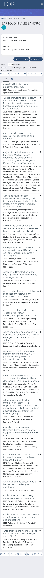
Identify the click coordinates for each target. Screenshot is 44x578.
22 (21, 74)
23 (25, 74)
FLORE (4, 18)
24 (28, 74)
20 (15, 74)
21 (18, 74)
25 (32, 74)
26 (35, 74)
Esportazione (21, 59)
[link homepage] (10, 4)
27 (38, 74)
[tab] (6, 79)
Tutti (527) (35, 59)
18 (8, 74)
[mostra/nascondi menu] (42, 4)
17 (4, 74)
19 (11, 74)
